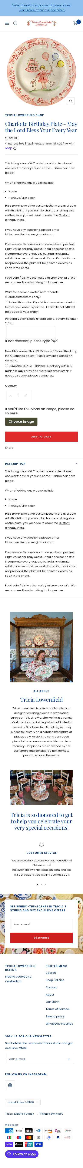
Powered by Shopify (51, 1113)
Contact (51, 987)
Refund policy (55, 1016)
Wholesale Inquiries (59, 1024)
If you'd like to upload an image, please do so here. (39, 411)
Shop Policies (55, 980)
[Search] (15, 23)
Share (9, 448)
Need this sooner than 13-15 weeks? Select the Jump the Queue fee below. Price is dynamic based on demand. (41, 356)
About (50, 995)
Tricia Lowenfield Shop (24, 115)
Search (51, 973)
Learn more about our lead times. (42, 10)
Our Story (52, 1002)
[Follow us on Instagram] (10, 1085)
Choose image (21, 421)
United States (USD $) (21, 1102)
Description (15, 463)
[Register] (68, 1058)
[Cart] (75, 23)
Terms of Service (57, 1009)
